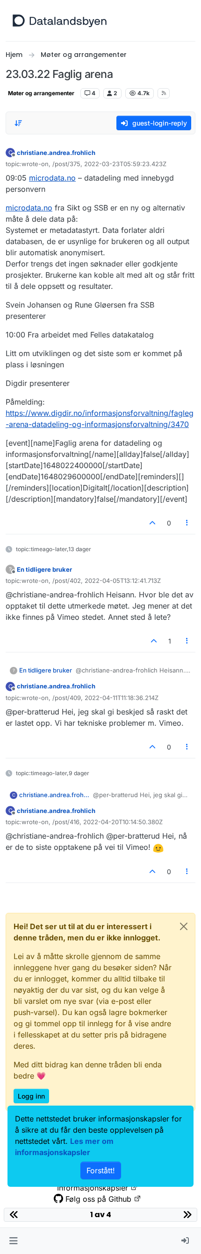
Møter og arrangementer (41, 93)
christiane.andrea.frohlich (56, 152)
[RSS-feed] (164, 93)
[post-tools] (187, 523)
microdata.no (52, 177)
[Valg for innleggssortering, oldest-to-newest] (18, 123)
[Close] (183, 926)
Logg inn (31, 1096)
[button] (13, 1241)
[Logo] (59, 20)
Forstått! (100, 1170)
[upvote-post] (152, 523)
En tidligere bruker (44, 569)
